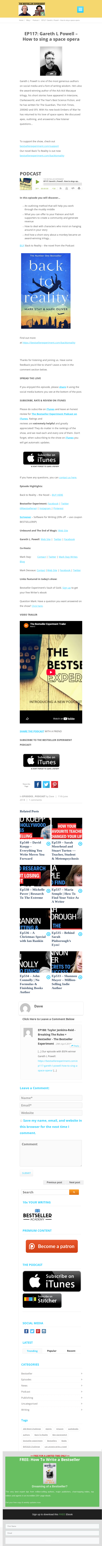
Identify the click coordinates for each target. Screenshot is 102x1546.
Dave (51, 796)
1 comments (35, 799)
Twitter (57, 539)
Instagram (45, 508)
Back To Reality (41, 1435)
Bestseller (26, 1373)
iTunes (50, 409)
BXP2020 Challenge (31, 1446)
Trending (32, 1351)
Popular (51, 1350)
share (62, 387)
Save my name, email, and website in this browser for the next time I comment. (51, 1126)
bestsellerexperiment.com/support (39, 146)
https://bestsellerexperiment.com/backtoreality (49, 342)
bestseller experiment (32, 1441)
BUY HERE (57, 494)
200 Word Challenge (32, 1429)
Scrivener (25, 517)
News (24, 1385)
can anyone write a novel (56, 1446)
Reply (75, 1045)
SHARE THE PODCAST (32, 731)
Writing (25, 1409)
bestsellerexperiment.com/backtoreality (42, 155)
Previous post (54, 1182)
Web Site (63, 530)
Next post (74, 1182)
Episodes (28, 796)
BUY (22, 245)
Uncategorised (29, 1403)
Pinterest (58, 508)
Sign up (66, 587)
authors (26, 1435)
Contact (41, 556)
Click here (37, 606)
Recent (71, 1350)
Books (64, 1441)
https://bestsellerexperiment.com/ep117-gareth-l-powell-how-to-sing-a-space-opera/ (58, 1065)
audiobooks (73, 1429)
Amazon (59, 1429)
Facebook (53, 503)
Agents (49, 1429)
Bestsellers (52, 1441)
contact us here (67, 477)
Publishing (27, 1397)
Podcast (40, 796)
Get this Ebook (52, 1541)
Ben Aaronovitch (59, 1435)
